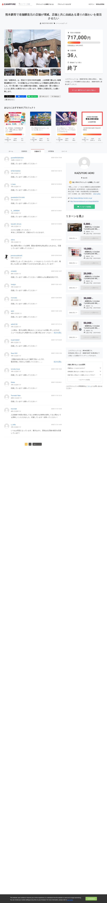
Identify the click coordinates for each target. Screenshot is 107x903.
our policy (70, 900)
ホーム (11, 151)
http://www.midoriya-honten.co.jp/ (81, 198)
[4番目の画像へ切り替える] (44, 72)
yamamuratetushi (16, 255)
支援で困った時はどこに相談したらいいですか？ (81, 375)
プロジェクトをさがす (64, 4)
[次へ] (58, 48)
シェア (22, 96)
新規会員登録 (100, 4)
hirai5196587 (15, 340)
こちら (88, 386)
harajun (13, 284)
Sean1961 (14, 353)
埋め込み (56, 96)
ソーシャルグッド (61, 23)
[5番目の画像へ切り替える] (55, 72)
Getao (13, 382)
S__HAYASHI (15, 211)
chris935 (14, 271)
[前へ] (6, 48)
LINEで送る (33, 96)
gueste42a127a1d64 (18, 197)
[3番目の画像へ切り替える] (32, 72)
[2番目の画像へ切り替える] (21, 72)
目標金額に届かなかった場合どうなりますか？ (81, 371)
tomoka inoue (15, 369)
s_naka (13, 425)
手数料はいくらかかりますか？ (76, 368)
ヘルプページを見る (84, 379)
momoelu (14, 298)
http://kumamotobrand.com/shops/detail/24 (84, 201)
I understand (91, 899)
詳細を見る (72, 238)
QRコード (10, 99)
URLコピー (45, 96)
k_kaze (13, 184)
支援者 (37, 151)
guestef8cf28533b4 (17, 158)
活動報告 (24, 151)
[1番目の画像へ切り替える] (9, 72)
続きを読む (58, 332)
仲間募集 (51, 151)
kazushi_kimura (16, 224)
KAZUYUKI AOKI (47, 23)
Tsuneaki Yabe (16, 395)
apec (12, 311)
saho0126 (14, 324)
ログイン (91, 4)
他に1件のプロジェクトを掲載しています (85, 182)
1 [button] (26, 444)
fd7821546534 (15, 171)
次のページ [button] (37, 444)
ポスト (10, 96)
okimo (13, 240)
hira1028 (14, 409)
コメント (64, 151)
